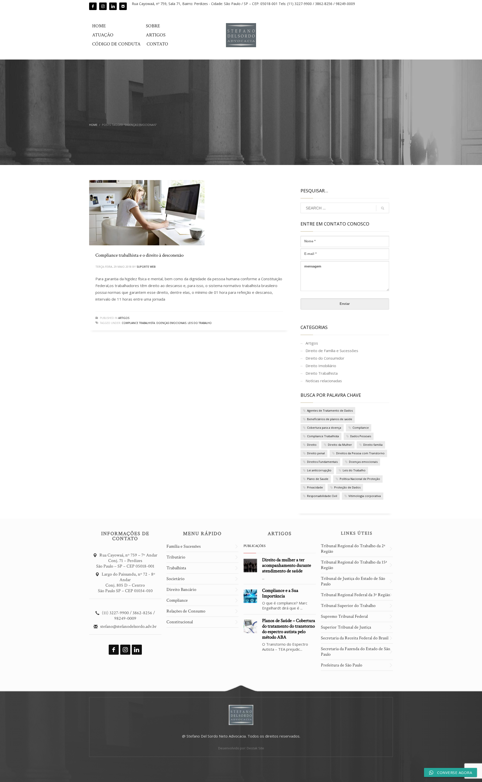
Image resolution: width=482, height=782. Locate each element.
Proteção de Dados (347, 487)
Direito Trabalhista (322, 373)
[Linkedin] (113, 6)
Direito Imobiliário (321, 365)
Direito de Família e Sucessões (332, 350)
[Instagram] (103, 6)
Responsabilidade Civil (322, 496)
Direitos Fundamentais (322, 462)
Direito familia (373, 444)
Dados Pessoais (360, 436)
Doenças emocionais (171, 323)
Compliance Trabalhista (138, 323)
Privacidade (315, 487)
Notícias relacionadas (324, 380)
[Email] (123, 6)
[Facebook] (93, 6)
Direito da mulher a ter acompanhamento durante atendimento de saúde (286, 565)
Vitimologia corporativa (364, 496)
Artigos (123, 318)
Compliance (360, 427)
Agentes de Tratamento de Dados (330, 410)
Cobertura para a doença (324, 427)
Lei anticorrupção (319, 470)
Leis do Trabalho (200, 323)
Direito (312, 444)
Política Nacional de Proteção (360, 479)
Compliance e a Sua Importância (280, 593)
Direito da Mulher (340, 444)
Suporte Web (146, 266)
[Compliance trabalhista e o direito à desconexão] (147, 213)
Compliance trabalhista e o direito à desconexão (139, 255)
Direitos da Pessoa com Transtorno (360, 453)
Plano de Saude (317, 479)
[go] (382, 208)
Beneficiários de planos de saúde (329, 419)
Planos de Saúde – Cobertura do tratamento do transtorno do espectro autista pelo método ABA (288, 629)
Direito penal (316, 453)
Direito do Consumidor (325, 358)
